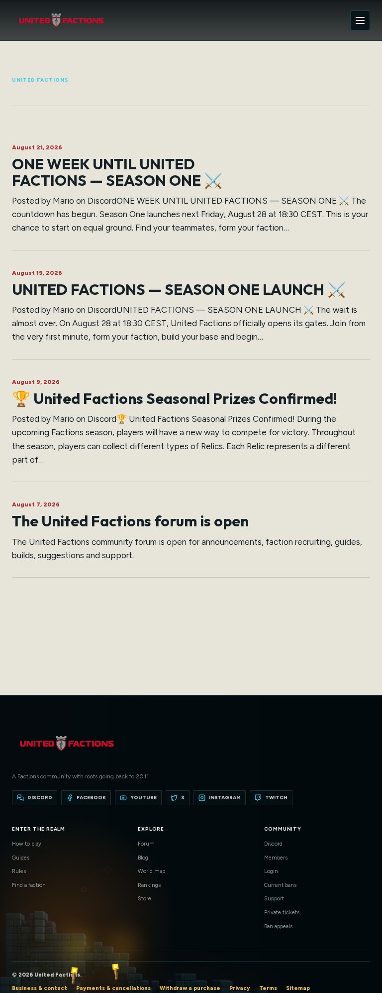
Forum (146, 844)
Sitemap (298, 988)
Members (275, 858)
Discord (273, 844)
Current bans (280, 885)
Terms (268, 988)
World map (151, 871)
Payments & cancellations (113, 988)
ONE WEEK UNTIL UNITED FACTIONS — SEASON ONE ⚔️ (117, 171)
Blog (143, 858)
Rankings (149, 885)
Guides (20, 858)
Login (271, 871)
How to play (26, 844)
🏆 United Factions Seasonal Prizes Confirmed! (174, 398)
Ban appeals (278, 926)
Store (144, 898)
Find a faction (29, 885)
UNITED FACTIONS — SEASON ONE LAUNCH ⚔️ (179, 289)
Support (274, 898)
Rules (19, 871)
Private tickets (281, 912)
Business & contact (39, 988)
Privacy (239, 988)
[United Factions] (61, 20)
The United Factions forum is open (130, 520)
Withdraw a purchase (190, 988)
